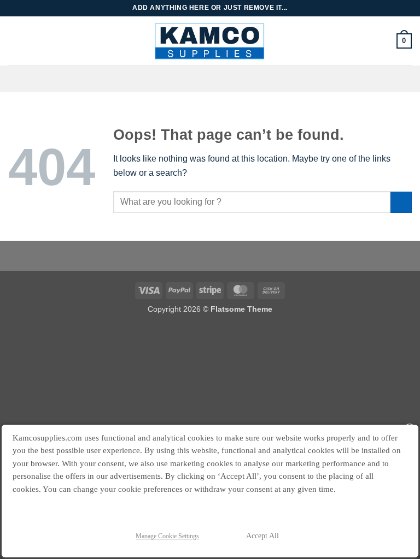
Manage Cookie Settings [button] (167, 536)
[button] (404, 41)
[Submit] (401, 202)
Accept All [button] (262, 536)
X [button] (409, 430)
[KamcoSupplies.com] (210, 41)
